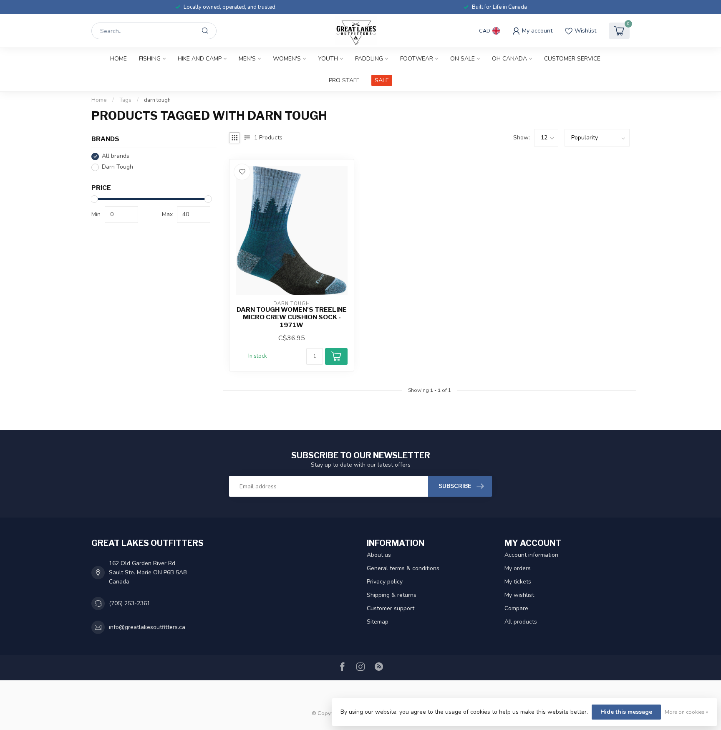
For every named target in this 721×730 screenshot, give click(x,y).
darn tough (157, 100)
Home (118, 59)
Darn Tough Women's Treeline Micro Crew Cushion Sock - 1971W (292, 317)
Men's (247, 59)
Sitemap (377, 622)
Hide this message (626, 712)
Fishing (150, 59)
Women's (287, 59)
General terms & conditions (403, 568)
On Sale (462, 59)
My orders (517, 568)
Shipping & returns (391, 595)
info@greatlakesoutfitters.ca (147, 627)
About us (379, 555)
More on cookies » (686, 711)
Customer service (572, 59)
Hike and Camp (200, 59)
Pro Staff (344, 80)
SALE (382, 80)
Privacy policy (385, 582)
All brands (115, 156)
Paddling (369, 59)
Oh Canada (509, 59)
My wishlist (519, 595)
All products (520, 622)
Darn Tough (117, 167)
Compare (516, 608)
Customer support (390, 608)
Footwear (416, 59)
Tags (125, 100)
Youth (328, 59)
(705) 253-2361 (129, 603)
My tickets (517, 582)
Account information (531, 555)
